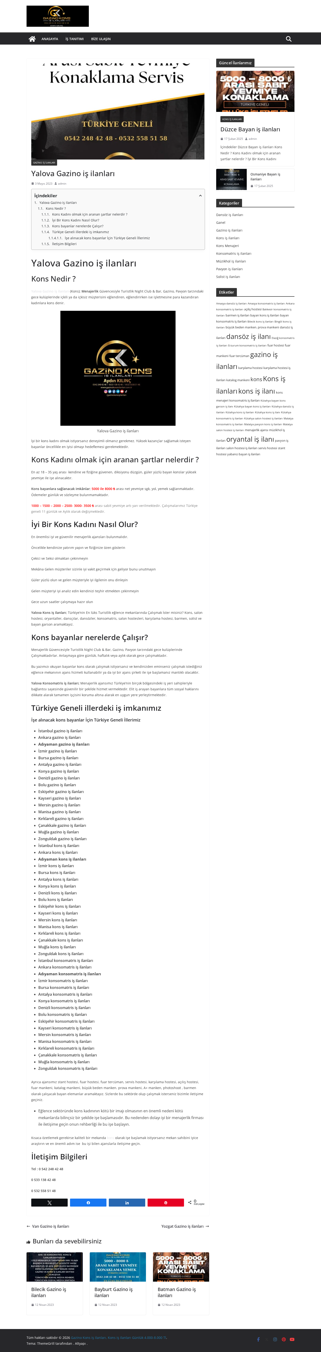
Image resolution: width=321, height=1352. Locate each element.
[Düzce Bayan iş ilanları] (255, 91)
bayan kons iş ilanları (264, 315)
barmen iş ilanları (237, 315)
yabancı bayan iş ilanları (243, 454)
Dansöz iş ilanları (229, 215)
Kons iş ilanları (232, 119)
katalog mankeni (238, 380)
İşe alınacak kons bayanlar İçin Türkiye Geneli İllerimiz (107, 238)
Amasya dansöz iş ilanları (231, 303)
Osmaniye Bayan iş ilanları (265, 176)
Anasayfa (50, 39)
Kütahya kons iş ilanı (267, 412)
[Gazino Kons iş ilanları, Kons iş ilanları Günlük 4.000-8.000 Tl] (32, 39)
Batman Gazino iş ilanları (177, 1292)
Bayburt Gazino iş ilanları (113, 1292)
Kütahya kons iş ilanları (240, 412)
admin (62, 184)
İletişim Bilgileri (64, 244)
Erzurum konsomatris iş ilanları (247, 345)
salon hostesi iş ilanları (241, 448)
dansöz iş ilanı (248, 336)
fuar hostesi (275, 345)
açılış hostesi (253, 309)
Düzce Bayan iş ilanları (250, 129)
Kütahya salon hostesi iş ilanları (263, 418)
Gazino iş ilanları (44, 162)
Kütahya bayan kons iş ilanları (252, 406)
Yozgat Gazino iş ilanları (182, 1226)
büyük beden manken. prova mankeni (252, 327)
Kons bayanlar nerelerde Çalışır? (77, 226)
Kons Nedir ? (56, 208)
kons (110, 1138)
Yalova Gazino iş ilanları (58, 202)
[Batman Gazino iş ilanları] (181, 1267)
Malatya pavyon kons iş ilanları (263, 424)
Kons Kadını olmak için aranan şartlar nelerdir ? (89, 214)
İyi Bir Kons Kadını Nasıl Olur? (75, 220)
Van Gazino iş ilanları (50, 1226)
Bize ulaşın (101, 39)
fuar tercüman (239, 356)
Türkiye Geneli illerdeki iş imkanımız (81, 232)
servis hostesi (267, 448)
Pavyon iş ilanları (229, 269)
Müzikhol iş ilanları (231, 261)
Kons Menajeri (227, 245)
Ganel (220, 222)
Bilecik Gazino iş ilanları (48, 1292)
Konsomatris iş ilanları (233, 253)
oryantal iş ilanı (250, 439)
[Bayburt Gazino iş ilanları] (118, 1267)
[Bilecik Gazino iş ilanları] (55, 1267)
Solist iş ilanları (228, 276)
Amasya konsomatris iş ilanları (266, 303)
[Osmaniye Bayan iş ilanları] (231, 180)
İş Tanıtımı (75, 39)
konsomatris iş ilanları (244, 400)
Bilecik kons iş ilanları (260, 321)
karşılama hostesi (250, 368)
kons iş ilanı (256, 390)
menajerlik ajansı (256, 430)
